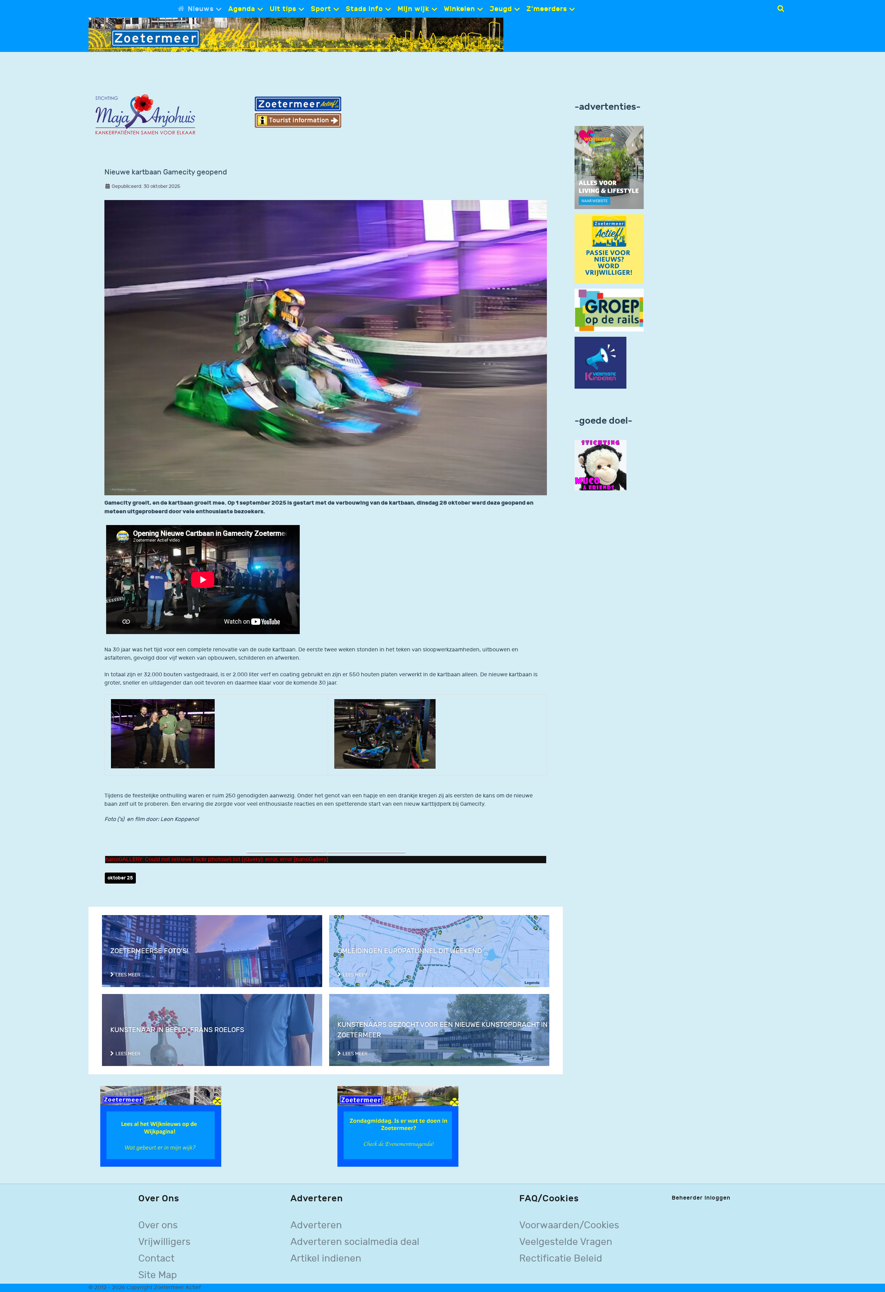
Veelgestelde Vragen (565, 1242)
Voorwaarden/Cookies (569, 1225)
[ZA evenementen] (397, 1126)
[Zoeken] (780, 8)
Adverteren (316, 1225)
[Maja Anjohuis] (145, 114)
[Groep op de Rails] (609, 310)
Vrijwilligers (164, 1242)
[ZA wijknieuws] (160, 1126)
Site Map (157, 1275)
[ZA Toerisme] (298, 112)
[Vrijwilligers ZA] (609, 248)
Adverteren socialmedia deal (354, 1242)
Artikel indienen (325, 1258)
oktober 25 (120, 878)
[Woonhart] (609, 167)
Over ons (158, 1225)
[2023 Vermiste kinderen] (600, 363)
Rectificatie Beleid (560, 1258)
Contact (156, 1258)
